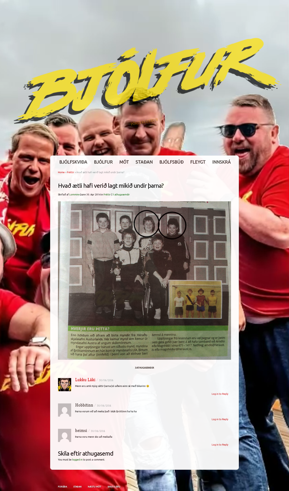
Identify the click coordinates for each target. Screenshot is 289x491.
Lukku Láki (85, 379)
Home (61, 172)
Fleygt (198, 161)
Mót (124, 161)
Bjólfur (103, 161)
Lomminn (74, 194)
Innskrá (221, 161)
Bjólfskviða (73, 161)
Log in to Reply (220, 394)
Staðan (144, 161)
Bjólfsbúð (171, 161)
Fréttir (70, 172)
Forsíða (62, 486)
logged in (77, 459)
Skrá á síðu (114, 486)
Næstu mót (94, 486)
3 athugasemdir (121, 194)
